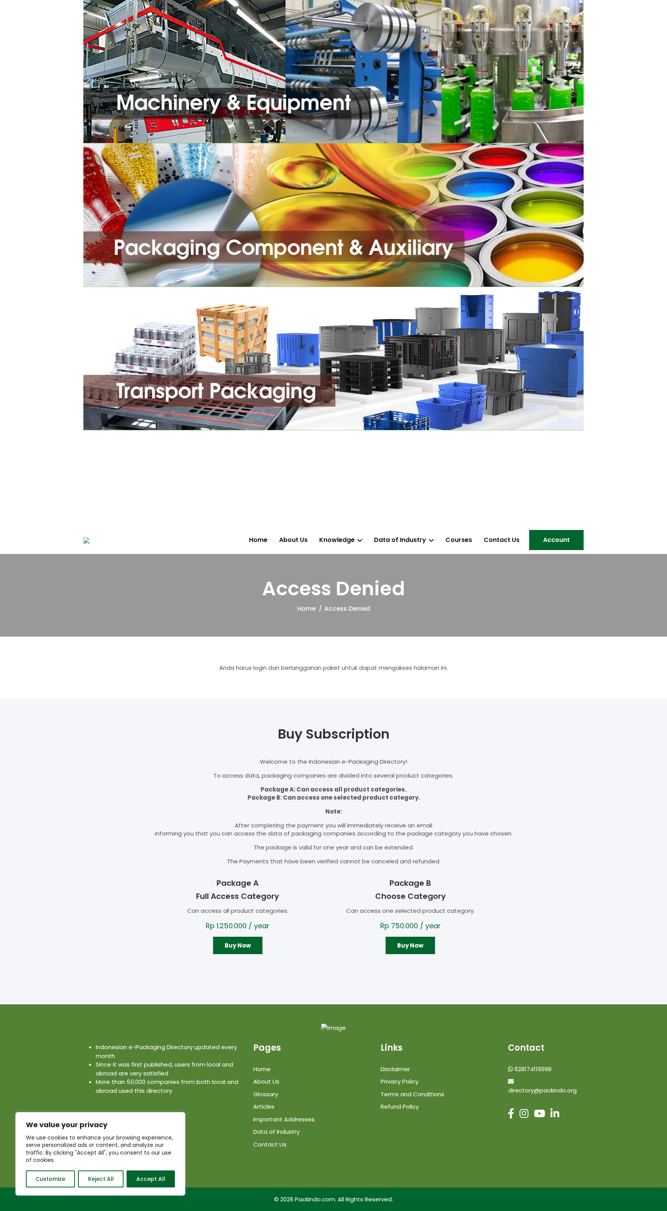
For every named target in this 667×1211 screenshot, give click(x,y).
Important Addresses (284, 1119)
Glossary (265, 1094)
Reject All (101, 1179)
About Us (293, 540)
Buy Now (238, 945)
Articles (263, 1106)
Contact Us (502, 540)
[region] (100, 1154)
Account (556, 539)
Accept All (150, 1179)
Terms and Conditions (412, 1094)
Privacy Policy (399, 1081)
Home (258, 540)
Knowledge (337, 540)
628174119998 (532, 1069)
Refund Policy (400, 1106)
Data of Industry (400, 540)
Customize (50, 1179)
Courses (458, 540)
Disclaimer (395, 1069)
